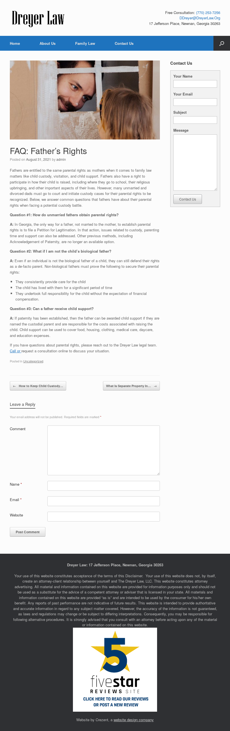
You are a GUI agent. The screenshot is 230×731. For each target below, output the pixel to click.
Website (16, 515)
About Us (48, 43)
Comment (18, 428)
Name (16, 484)
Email (16, 499)
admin (61, 159)
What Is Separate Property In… (131, 386)
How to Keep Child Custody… (38, 386)
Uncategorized (33, 361)
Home (15, 43)
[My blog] (39, 18)
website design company (134, 719)
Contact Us (124, 43)
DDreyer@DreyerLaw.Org (200, 17)
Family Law (85, 43)
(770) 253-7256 (208, 12)
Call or (15, 350)
